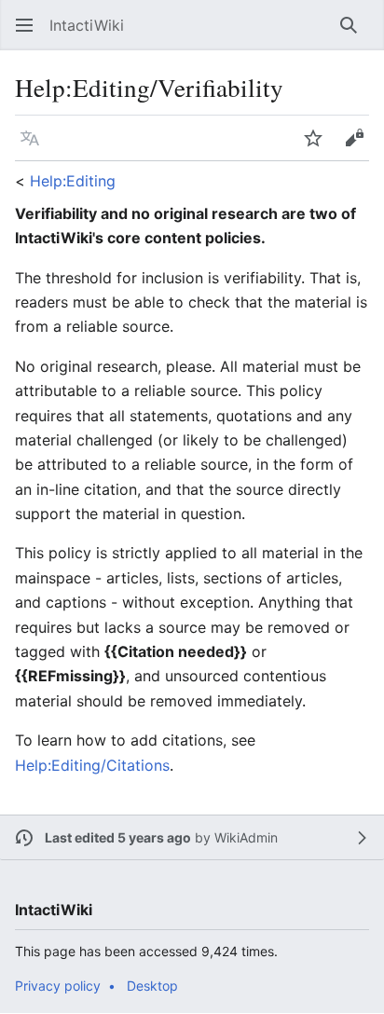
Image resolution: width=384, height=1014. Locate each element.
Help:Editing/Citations (92, 765)
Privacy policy (58, 985)
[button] (19, 25)
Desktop (152, 985)
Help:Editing (73, 180)
